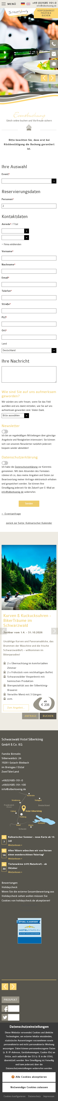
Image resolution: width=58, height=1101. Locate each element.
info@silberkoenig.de (13, 492)
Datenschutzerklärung (26, 467)
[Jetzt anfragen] (54, 54)
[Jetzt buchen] (54, 64)
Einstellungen (29, 910)
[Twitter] (10, 1017)
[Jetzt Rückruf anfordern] (54, 44)
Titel (15, 224)
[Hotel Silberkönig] (20, 12)
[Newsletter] (5, 432)
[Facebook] (10, 1008)
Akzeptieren (29, 905)
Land (4, 343)
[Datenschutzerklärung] (5, 463)
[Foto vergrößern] (29, 57)
